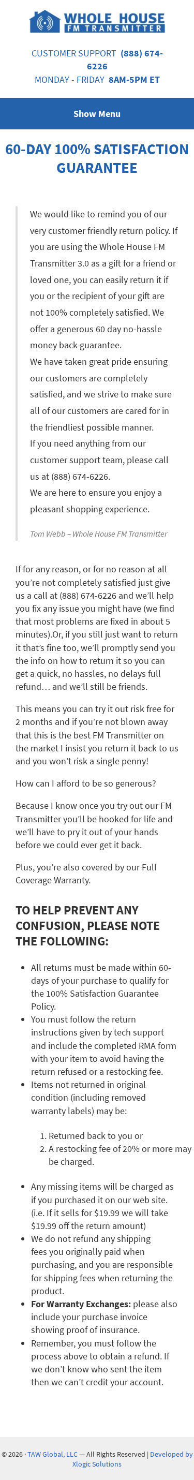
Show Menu (97, 114)
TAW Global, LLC (52, 1454)
